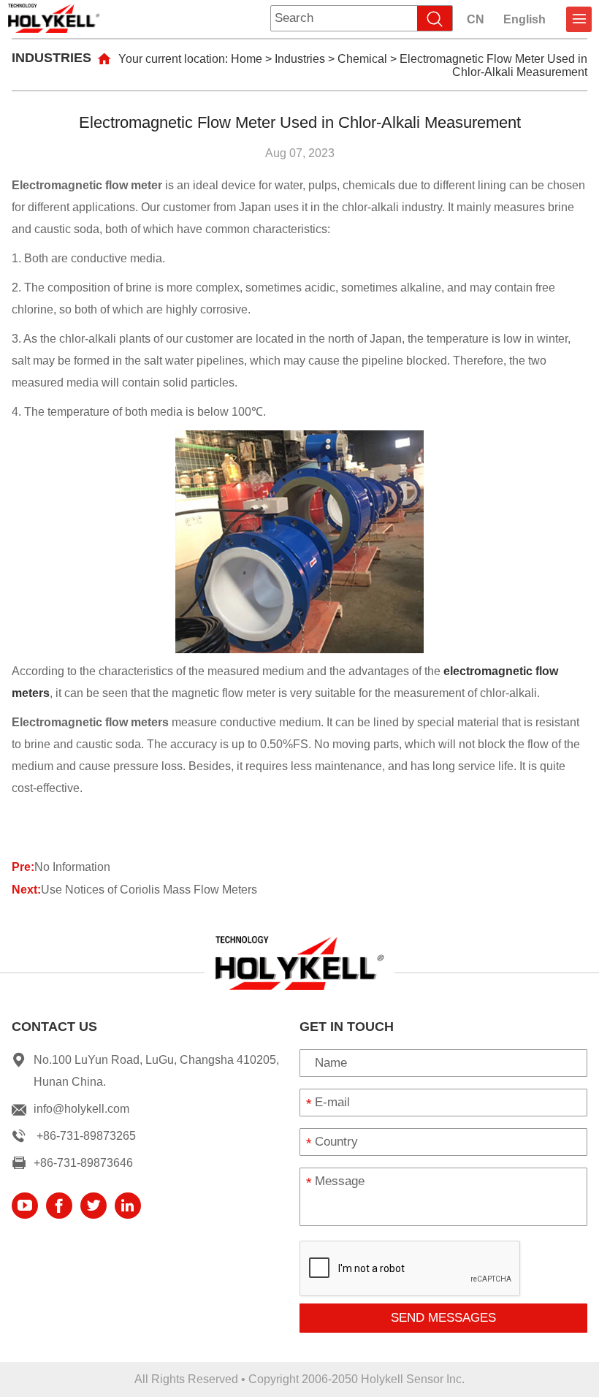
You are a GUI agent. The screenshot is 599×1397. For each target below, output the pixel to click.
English (524, 19)
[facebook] (59, 1205)
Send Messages (443, 1318)
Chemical (362, 59)
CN (475, 19)
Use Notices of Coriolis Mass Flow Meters (149, 889)
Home (246, 59)
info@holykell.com (81, 1109)
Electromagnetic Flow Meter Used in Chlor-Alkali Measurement (493, 65)
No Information (72, 867)
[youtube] (25, 1205)
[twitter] (93, 1205)
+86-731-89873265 (86, 1136)
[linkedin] (128, 1205)
